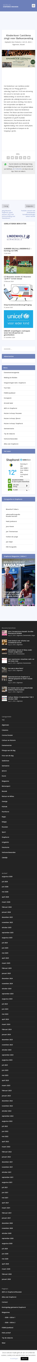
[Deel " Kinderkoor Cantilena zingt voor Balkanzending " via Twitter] (12, 158)
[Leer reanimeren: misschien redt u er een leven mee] (4, 660)
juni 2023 (5, 1070)
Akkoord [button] (24, 1359)
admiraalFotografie (13, 514)
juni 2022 (5, 1131)
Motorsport (6, 786)
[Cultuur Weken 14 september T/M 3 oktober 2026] (4, 698)
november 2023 (7, 1045)
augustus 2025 (7, 938)
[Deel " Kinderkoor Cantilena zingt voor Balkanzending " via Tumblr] (20, 158)
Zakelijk (4, 858)
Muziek (22, 44)
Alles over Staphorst (11, 444)
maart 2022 (6, 1147)
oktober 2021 (6, 1172)
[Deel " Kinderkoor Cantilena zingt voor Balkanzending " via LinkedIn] (25, 158)
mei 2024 (5, 1014)
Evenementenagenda (11, 372)
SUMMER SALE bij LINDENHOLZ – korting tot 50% (18, 249)
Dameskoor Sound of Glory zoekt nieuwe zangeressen (20, 651)
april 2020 (5, 1264)
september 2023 (7, 1055)
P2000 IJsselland (9, 393)
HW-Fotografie (11, 547)
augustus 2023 (7, 1060)
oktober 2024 (6, 989)
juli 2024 (5, 1004)
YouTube (7, 388)
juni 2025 (5, 948)
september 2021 (7, 1177)
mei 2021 (5, 1198)
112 (3, 720)
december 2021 (7, 1162)
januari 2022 (6, 1157)
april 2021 (5, 1203)
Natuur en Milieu (8, 796)
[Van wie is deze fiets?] (4, 669)
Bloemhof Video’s (12, 509)
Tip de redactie (9, 434)
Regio (33, 635)
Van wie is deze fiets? (15, 668)
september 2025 (7, 933)
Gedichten (5, 761)
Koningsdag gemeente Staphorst (14, 1307)
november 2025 (7, 922)
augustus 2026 (7, 876)
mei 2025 (5, 953)
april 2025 (5, 958)
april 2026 (5, 897)
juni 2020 (5, 1254)
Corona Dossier (7, 735)
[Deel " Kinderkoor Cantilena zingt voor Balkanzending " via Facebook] (8, 158)
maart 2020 (6, 1269)
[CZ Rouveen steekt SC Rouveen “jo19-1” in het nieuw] (18, 265)
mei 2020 (5, 1259)
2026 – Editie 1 (10, 1317)
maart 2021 (6, 1208)
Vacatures (5, 847)
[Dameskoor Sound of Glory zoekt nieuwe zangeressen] (4, 651)
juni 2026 (5, 887)
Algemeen (15, 44)
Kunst (4, 776)
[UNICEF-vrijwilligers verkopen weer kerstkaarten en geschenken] (18, 319)
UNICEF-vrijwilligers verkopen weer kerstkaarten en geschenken (17, 333)
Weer (3, 1343)
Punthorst (5, 812)
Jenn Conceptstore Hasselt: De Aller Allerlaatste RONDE (20, 632)
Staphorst (5, 837)
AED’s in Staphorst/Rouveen (12, 1292)
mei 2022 (5, 1136)
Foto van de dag (7, 756)
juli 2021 (5, 1187)
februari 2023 (7, 1091)
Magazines (6, 1312)
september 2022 (7, 1116)
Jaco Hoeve (10, 526)
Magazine (5, 781)
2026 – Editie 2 (10, 1322)
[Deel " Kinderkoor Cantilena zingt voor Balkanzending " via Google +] (16, 158)
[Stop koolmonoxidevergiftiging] (18, 293)
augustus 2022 (7, 1121)
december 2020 (7, 1223)
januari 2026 (6, 912)
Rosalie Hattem (11, 516)
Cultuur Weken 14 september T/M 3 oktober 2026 (20, 698)
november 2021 (7, 1167)
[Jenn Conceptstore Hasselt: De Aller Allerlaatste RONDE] (4, 632)
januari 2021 (6, 1218)
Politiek (4, 807)
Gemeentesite (9, 429)
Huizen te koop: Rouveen (13, 413)
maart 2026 (6, 902)
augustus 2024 (7, 999)
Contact (5, 1302)
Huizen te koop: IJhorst (12, 418)
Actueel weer (8, 403)
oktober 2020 (6, 1233)
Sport (4, 832)
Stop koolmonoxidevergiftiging (18, 305)
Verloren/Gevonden (11, 439)
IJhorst (4, 771)
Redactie (18, 42)
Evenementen (27, 635)
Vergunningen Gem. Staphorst (15, 383)
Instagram (8, 398)
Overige (4, 801)
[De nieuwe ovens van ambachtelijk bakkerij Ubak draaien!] (4, 689)
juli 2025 (5, 943)
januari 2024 (6, 1034)
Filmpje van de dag (8, 750)
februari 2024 (7, 1029)
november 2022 (7, 1106)
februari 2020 (7, 1274)
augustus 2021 (7, 1182)
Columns (5, 730)
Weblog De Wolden (10, 378)
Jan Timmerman (12, 531)
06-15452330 (17, 169)
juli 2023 (5, 1065)
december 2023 (7, 1040)
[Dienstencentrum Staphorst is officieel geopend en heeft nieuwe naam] (4, 678)
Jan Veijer (9, 542)
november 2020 (7, 1228)
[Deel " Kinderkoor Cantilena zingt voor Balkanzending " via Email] (29, 158)
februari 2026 (7, 907)
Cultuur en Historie (9, 740)
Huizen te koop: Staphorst (13, 423)
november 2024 (7, 983)
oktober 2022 (6, 1111)
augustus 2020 (7, 1243)
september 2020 (7, 1238)
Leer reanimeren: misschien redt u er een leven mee (21, 660)
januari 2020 (6, 1279)
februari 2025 (7, 968)
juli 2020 (5, 1249)
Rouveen (5, 827)
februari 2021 (7, 1213)
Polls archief (6, 1333)
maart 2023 (6, 1085)
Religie (4, 822)
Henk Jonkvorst (11, 521)
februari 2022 (7, 1152)
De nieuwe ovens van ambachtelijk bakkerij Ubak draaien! (20, 689)
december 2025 (7, 917)
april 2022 (5, 1141)
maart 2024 (6, 1024)
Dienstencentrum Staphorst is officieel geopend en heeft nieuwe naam (20, 678)
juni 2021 (5, 1192)
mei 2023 (5, 1075)
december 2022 (7, 1101)
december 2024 (7, 978)
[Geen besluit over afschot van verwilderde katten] (4, 642)
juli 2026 (5, 882)
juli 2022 (5, 1126)
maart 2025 (6, 963)
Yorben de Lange (12, 537)
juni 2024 (5, 1009)
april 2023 (5, 1080)
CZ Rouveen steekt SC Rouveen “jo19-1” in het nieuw (17, 278)
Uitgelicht (5, 842)
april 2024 (5, 1019)
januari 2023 (6, 1096)
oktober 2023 (6, 1050)
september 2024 (7, 994)
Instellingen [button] (14, 1358)
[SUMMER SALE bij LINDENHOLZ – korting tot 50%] (18, 237)
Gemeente (5, 766)
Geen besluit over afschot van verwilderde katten (18, 642)
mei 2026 (5, 892)
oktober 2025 (6, 927)
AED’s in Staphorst (10, 408)
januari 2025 (6, 973)
